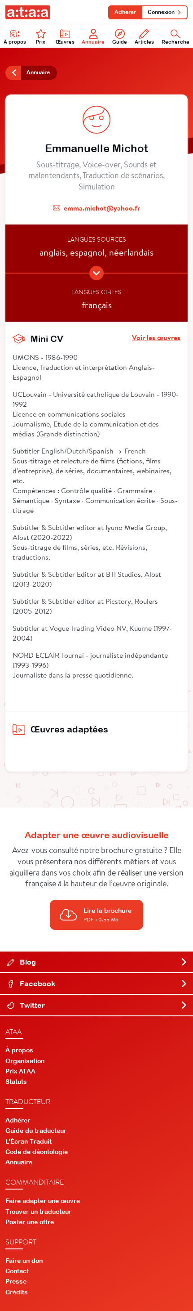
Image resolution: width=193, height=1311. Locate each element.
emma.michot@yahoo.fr (102, 208)
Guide (119, 42)
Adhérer (125, 12)
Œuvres (65, 42)
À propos (15, 42)
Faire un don (24, 1260)
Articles (144, 42)
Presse (15, 1281)
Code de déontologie (36, 1151)
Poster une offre (29, 1222)
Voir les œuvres (156, 337)
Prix (40, 42)
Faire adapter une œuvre (42, 1200)
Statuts (16, 1081)
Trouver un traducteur (38, 1211)
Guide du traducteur (35, 1130)
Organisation (24, 1060)
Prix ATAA (20, 1071)
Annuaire (93, 42)
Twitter (31, 1005)
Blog (27, 962)
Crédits (16, 1292)
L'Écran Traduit (28, 1141)
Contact (17, 1271)
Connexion (161, 12)
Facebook (36, 983)
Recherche (175, 42)
